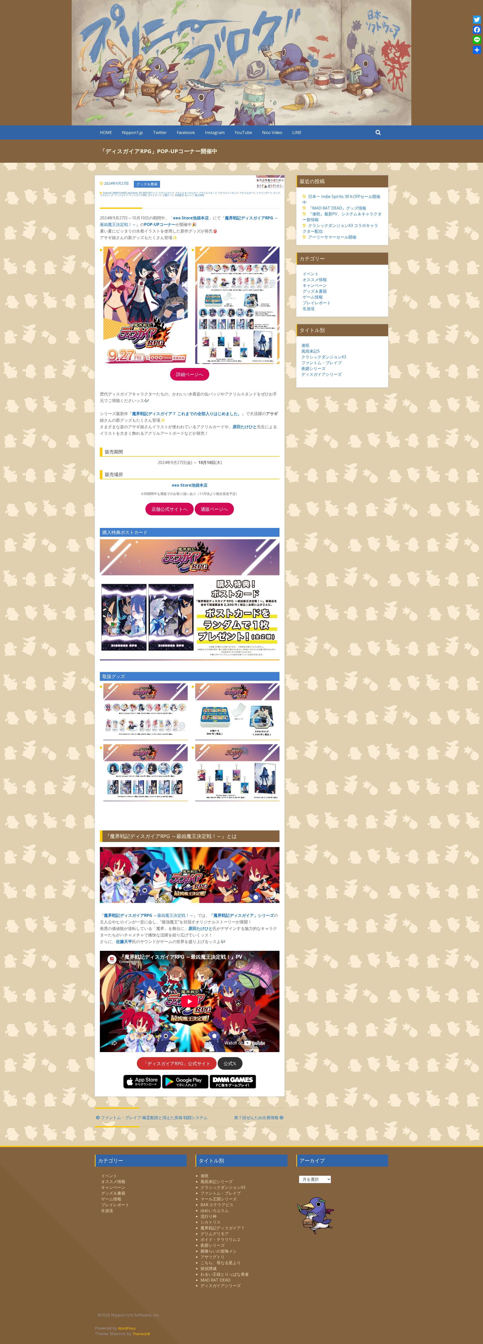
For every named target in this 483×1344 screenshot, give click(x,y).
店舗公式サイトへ (169, 509)
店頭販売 (179, 195)
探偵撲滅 (208, 1268)
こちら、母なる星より (220, 1262)
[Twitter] (477, 20)
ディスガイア (121, 195)
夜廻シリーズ (313, 368)
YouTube (243, 132)
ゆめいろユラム (214, 1210)
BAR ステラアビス (216, 1204)
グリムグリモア (214, 1233)
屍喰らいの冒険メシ (218, 1251)
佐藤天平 (124, 941)
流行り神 (208, 1216)
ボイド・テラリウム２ (220, 1239)
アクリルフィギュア (228, 192)
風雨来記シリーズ (216, 1181)
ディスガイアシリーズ (321, 374)
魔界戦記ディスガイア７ (222, 1228)
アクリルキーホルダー (186, 192)
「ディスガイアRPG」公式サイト (177, 1063)
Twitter (160, 132)
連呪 (305, 345)
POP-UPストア (150, 192)
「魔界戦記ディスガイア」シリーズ (242, 915)
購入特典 (199, 195)
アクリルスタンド (208, 192)
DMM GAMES (119, 192)
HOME (106, 132)
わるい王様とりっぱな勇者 (224, 1274)
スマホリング (106, 195)
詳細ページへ (189, 374)
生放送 (309, 308)
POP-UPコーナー (160, 224)
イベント (311, 274)
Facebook (186, 132)
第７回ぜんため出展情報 (256, 1117)
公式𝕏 (230, 1063)
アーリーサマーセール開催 (332, 237)
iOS (140, 192)
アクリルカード (166, 192)
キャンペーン (315, 285)
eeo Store (133, 192)
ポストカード (155, 195)
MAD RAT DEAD (215, 1280)
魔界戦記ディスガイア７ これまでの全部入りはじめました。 (187, 413)
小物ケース (168, 195)
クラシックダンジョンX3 (323, 357)
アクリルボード (247, 192)
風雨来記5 (310, 351)
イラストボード (264, 192)
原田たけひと (245, 426)
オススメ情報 (315, 279)
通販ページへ (214, 509)
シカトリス (210, 1222)
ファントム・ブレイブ (321, 362)
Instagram (215, 132)
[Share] (477, 50)
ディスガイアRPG (138, 195)
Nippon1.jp (132, 132)
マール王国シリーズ (218, 1199)
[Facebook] (477, 30)
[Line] (477, 40)
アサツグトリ (212, 1257)
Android (107, 192)
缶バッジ (189, 195)
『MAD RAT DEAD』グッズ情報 (337, 208)
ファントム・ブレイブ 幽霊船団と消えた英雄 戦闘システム (154, 1117)
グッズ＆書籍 (146, 184)
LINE (296, 132)
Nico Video (272, 132)
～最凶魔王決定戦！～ (148, 915)
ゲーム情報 (313, 297)
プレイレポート (317, 303)
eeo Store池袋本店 (191, 218)
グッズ (276, 192)
